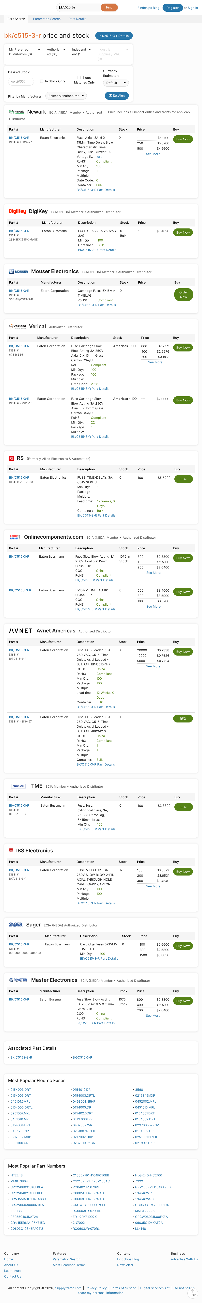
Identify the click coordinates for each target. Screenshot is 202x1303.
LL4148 (140, 1229)
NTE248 (16, 1175)
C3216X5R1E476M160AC (91, 1181)
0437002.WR (82, 1125)
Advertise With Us (184, 1259)
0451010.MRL (20, 1119)
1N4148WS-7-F (146, 1199)
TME (66, 786)
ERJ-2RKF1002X (85, 1217)
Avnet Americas (73, 631)
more (98, 157)
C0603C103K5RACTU (26, 1229)
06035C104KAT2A (149, 1223)
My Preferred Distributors (20, 51)
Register (173, 8)
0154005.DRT (20, 1095)
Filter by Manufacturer (24, 96)
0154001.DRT (145, 1113)
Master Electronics (90, 980)
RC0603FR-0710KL (87, 1211)
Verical (55, 326)
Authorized (53, 51)
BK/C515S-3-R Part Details (95, 609)
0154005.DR (82, 1107)
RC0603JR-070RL (86, 1229)
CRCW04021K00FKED (26, 1193)
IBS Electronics (34, 850)
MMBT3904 (19, 1181)
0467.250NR (19, 1131)
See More (153, 154)
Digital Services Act (155, 1288)
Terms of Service (123, 1288)
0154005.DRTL (21, 1107)
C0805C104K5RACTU (89, 1193)
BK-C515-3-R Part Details (96, 829)
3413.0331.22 (83, 1119)
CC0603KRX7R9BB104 (152, 1205)
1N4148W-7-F (145, 1193)
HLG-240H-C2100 (148, 1175)
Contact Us (12, 1276)
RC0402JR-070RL (86, 1187)
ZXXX (139, 1181)
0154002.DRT (145, 1119)
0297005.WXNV (147, 1125)
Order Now (183, 294)
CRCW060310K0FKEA (26, 1187)
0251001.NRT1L (146, 1137)
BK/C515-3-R (19, 138)
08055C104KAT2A (24, 1217)
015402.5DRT (83, 1113)
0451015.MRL (145, 1107)
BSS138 (16, 1211)
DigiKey (74, 211)
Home (8, 1259)
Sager (61, 925)
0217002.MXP (20, 1137)
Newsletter (125, 1265)
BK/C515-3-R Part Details (96, 190)
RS (53, 458)
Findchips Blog (149, 8)
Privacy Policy (96, 1288)
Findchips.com (17, 8)
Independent (79, 51)
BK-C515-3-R (19, 805)
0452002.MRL (145, 1101)
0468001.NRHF (84, 1101)
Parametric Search (66, 1259)
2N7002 (79, 1223)
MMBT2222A (145, 1211)
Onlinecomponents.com (89, 537)
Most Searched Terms (69, 1265)
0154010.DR (82, 1090)
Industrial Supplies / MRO (109, 54)
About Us (11, 1265)
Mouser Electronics (91, 271)
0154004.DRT (20, 1125)
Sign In (193, 8)
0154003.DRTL (84, 1095)
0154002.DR (144, 1131)
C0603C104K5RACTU (89, 1199)
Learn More (12, 1271)
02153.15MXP (145, 1095)
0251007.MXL (20, 1113)
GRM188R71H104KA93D (153, 1187)
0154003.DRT (20, 1090)
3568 (139, 1090)
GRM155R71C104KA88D (28, 1199)
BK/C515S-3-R (20, 590)
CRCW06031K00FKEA (151, 1217)
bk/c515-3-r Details (114, 36)
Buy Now (183, 139)
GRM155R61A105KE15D (27, 1223)
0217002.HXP (83, 1137)
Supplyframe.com (68, 1288)
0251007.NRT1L (84, 1131)
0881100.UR (19, 1143)
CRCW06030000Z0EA (27, 1205)
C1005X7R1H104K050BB (91, 1175)
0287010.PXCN (84, 1143)
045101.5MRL (20, 1101)
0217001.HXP (144, 1143)
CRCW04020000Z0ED (90, 1205)
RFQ (183, 479)
